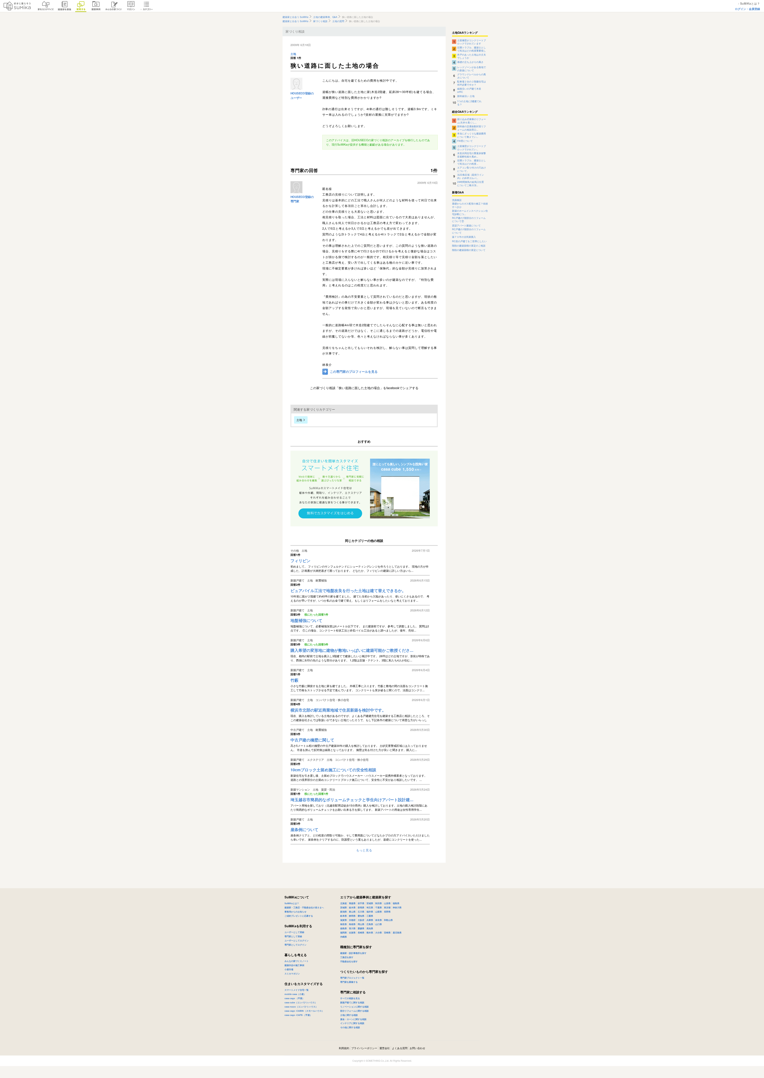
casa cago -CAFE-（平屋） (298, 1014)
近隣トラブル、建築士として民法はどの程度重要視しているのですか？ (471, 49)
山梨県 (378, 911)
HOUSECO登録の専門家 (302, 199)
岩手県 (361, 903)
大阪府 (361, 919)
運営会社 (384, 1048)
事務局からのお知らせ (295, 911)
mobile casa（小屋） (295, 994)
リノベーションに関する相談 (354, 1006)
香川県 (352, 928)
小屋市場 (289, 969)
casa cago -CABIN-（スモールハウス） (304, 1010)
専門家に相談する (353, 992)
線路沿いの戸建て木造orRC (469, 90)
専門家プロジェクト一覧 (352, 977)
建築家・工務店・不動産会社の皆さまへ (304, 907)
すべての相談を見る (350, 998)
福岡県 (343, 932)
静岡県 (352, 915)
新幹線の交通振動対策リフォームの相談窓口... (471, 127)
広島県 (369, 924)
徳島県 (343, 928)
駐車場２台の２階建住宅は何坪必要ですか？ (471, 83)
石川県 (361, 911)
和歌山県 (388, 919)
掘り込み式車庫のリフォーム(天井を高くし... (471, 120)
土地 (293, 54)
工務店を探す (346, 957)
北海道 (343, 903)
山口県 (378, 924)
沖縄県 (343, 936)
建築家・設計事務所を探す (353, 953)
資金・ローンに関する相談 (353, 1019)
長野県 (387, 911)
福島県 (396, 903)
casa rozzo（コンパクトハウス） (301, 1006)
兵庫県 (369, 919)
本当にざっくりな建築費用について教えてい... (471, 135)
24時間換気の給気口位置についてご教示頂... (470, 183)
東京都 (387, 907)
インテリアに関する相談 (352, 1023)
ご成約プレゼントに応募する (299, 915)
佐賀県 (352, 932)
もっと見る (364, 850)
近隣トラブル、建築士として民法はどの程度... (471, 162)
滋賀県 (343, 919)
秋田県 (378, 903)
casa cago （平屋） (294, 998)
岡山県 (361, 924)
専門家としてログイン (295, 944)
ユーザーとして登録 (294, 932)
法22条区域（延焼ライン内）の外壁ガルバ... (470, 176)
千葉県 (378, 907)
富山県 (352, 911)
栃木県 (352, 907)
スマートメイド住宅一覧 (297, 989)
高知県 (369, 928)
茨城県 (343, 907)
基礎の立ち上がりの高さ (470, 62)
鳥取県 (343, 924)
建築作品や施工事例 (294, 965)
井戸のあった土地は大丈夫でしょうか (471, 56)
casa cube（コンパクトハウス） (301, 1002)
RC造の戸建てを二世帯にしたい (469, 241)
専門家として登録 (293, 936)
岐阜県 (343, 915)
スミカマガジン (292, 973)
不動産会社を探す (349, 961)
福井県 (369, 911)
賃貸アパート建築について (466, 225)
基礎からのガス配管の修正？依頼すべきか (470, 205)
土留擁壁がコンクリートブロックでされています (471, 41)
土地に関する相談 (349, 1014)
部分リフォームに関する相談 (354, 1010)
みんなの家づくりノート (297, 961)
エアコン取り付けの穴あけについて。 (471, 169)
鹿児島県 (397, 932)
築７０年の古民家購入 (464, 236)
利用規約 (344, 1048)
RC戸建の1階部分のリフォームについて (469, 231)
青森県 (352, 903)
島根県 (352, 924)
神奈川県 (397, 907)
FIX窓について (465, 140)
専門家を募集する (349, 981)
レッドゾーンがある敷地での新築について (471, 68)
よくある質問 (399, 1048)
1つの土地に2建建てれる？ (469, 102)
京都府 (352, 919)
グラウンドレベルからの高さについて (471, 75)
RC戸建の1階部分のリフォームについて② (469, 219)
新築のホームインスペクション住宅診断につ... (470, 212)
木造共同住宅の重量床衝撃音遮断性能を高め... (471, 154)
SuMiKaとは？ (292, 903)
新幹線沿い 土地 (466, 96)
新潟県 (343, 911)
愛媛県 (361, 928)
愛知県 (361, 915)
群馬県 (361, 907)
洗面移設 (457, 200)
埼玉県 (369, 907)
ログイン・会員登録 (747, 9)
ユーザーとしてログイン (297, 940)
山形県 (387, 903)
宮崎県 (387, 932)
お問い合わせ (417, 1048)
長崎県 (361, 932)
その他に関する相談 (350, 1027)
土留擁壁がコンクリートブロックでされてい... (471, 147)
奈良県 (378, 919)
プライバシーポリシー (364, 1048)
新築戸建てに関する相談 (352, 1002)
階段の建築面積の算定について (468, 250)
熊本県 (369, 932)
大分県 (378, 932)
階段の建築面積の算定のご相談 (468, 245)
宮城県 (369, 903)
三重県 (369, 915)
